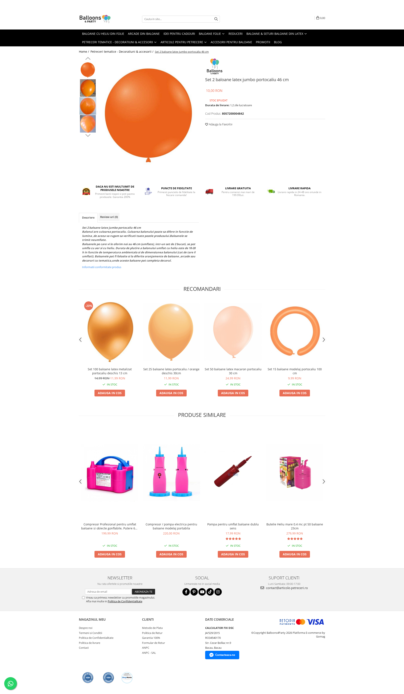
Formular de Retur (153, 643)
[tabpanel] (149, 116)
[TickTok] (210, 592)
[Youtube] (202, 592)
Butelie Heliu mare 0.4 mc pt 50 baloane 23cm (294, 526)
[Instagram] (218, 592)
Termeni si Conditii (90, 633)
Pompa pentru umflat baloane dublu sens (233, 526)
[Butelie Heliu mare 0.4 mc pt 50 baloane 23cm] (294, 472)
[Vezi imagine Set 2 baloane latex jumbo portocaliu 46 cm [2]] (88, 106)
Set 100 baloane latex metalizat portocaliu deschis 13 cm (110, 371)
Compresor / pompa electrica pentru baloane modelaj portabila (171, 526)
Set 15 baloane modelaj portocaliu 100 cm (295, 371)
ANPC (145, 648)
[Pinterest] (194, 592)
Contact (84, 648)
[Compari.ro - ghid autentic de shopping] (88, 677)
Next (88, 135)
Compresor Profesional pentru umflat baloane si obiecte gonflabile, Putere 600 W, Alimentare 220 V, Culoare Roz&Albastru (109, 526)
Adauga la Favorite (220, 124)
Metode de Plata (152, 628)
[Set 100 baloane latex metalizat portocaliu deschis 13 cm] (109, 332)
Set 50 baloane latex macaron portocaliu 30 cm (233, 371)
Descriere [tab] (88, 217)
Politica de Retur (152, 633)
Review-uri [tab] (109, 217)
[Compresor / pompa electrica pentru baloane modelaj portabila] (171, 472)
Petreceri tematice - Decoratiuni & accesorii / (122, 52)
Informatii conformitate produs (101, 267)
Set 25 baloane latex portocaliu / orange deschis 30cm (171, 371)
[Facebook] (186, 592)
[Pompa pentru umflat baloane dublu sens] (233, 472)
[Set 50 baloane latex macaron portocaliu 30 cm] (233, 332)
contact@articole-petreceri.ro (286, 588)
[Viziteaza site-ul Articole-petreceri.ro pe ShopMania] (127, 677)
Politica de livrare (89, 643)
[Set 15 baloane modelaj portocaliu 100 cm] (294, 332)
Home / (84, 52)
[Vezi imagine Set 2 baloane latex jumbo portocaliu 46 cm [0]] (88, 70)
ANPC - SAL (149, 653)
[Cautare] (216, 19)
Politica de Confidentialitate (125, 601)
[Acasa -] (100, 19)
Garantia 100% (151, 638)
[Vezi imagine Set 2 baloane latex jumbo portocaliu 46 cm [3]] (88, 124)
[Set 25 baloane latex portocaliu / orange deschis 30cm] (171, 332)
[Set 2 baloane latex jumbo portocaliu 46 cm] (149, 116)
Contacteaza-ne (225, 654)
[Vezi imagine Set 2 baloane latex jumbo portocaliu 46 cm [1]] (88, 88)
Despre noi (85, 628)
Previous (88, 59)
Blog (278, 42)
